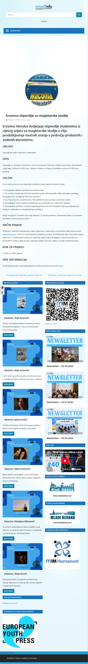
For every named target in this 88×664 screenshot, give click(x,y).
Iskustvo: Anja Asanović (16, 317)
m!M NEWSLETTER (53, 331)
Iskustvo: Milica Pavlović (17, 468)
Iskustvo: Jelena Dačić (15, 419)
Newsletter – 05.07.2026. (60, 402)
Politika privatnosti (10, 603)
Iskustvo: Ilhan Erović (15, 573)
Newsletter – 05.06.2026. (60, 438)
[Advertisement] (45, 55)
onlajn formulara (9, 234)
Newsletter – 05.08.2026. (60, 366)
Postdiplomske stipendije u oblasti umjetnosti (24, 275)
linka (61, 266)
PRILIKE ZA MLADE (15, 120)
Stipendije (26, 120)
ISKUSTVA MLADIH (11, 283)
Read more (8, 335)
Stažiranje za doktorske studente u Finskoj (64, 275)
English (44, 21)
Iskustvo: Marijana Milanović (19, 521)
